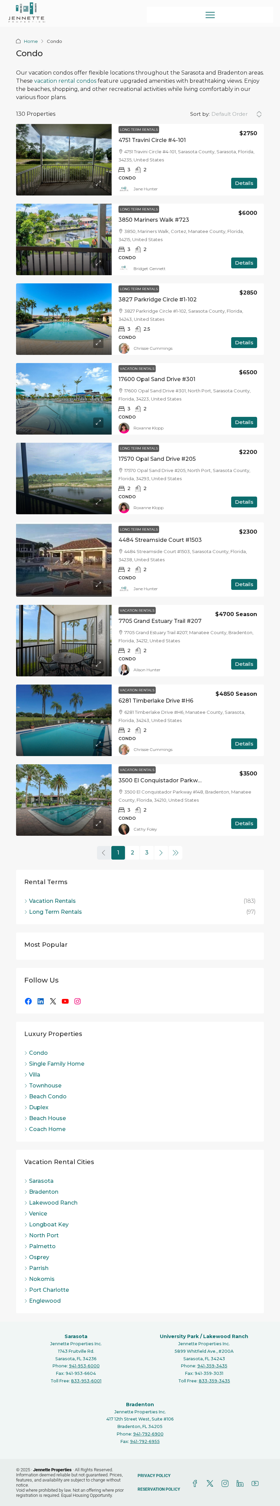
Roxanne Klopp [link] (149, 427)
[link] (64, 159)
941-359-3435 (212, 1365)
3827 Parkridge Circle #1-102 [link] (157, 299)
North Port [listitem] (44, 1235)
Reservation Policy (159, 1489)
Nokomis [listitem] (42, 1279)
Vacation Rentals (137, 368)
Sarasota (76, 1336)
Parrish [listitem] (38, 1268)
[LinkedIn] (41, 1001)
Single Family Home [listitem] (56, 1064)
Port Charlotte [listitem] (49, 1290)
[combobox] (236, 114)
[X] (53, 1001)
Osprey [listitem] (39, 1257)
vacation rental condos (65, 81)
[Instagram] (77, 1001)
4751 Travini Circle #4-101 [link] (152, 140)
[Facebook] (28, 1001)
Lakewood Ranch (225, 1336)
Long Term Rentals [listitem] (55, 912)
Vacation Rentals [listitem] (52, 901)
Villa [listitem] (34, 1074)
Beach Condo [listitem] (48, 1096)
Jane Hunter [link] (146, 188)
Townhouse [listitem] (45, 1085)
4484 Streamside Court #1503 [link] (160, 540)
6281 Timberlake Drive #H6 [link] (155, 700)
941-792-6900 (148, 1434)
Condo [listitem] (38, 1053)
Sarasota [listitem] (41, 1181)
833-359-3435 (214, 1380)
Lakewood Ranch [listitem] (53, 1202)
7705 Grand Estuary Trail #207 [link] (159, 621)
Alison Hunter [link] (147, 669)
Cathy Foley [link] (145, 829)
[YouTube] (65, 1001)
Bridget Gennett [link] (150, 268)
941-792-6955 (145, 1441)
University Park (179, 1336)
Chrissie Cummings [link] (153, 348)
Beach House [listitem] (47, 1118)
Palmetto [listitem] (42, 1246)
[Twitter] (211, 1484)
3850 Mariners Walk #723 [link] (153, 220)
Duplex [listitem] (38, 1107)
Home (31, 41)
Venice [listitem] (38, 1213)
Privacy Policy (154, 1475)
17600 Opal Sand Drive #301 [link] (156, 379)
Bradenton (140, 1404)
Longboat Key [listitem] (49, 1224)
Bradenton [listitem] (43, 1192)
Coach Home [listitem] (47, 1129)
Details (244, 183)
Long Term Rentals (139, 129)
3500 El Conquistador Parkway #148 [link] (168, 780)
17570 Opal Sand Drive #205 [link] (157, 459)
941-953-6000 (84, 1365)
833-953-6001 (86, 1380)
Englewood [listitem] (45, 1301)
